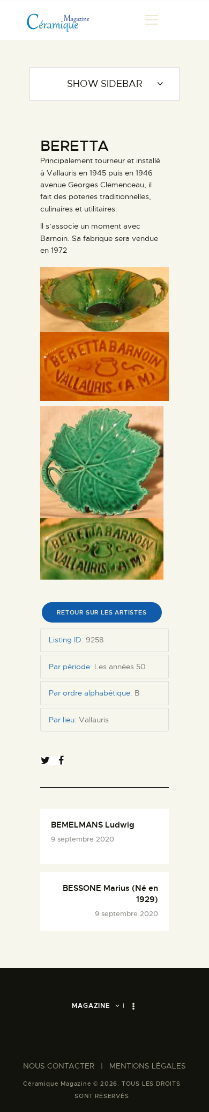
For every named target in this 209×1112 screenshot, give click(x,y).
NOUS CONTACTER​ (58, 1066)
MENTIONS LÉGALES (147, 1066)
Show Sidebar (105, 84)
